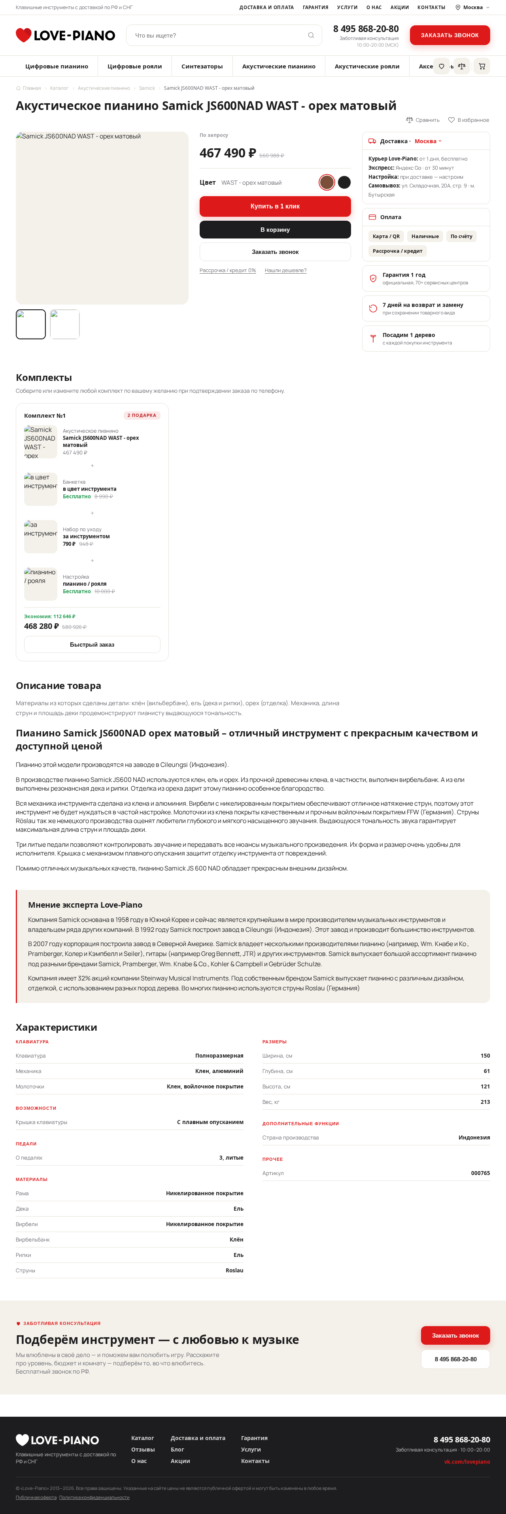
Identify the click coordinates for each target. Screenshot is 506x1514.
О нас (374, 7)
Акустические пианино (278, 66)
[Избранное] (441, 66)
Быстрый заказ (92, 644)
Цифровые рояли (135, 66)
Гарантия (316, 7)
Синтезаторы (202, 66)
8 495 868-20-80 (366, 28)
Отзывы (143, 1449)
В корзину (275, 229)
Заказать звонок (450, 35)
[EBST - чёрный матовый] (344, 182)
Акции (400, 7)
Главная (32, 88)
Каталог (59, 88)
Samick (147, 88)
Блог (177, 1449)
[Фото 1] (31, 324)
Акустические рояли (367, 66)
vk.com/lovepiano (467, 1461)
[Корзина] (482, 66)
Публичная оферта (36, 1497)
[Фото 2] (65, 324)
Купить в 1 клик (275, 206)
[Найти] (311, 35)
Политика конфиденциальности (94, 1497)
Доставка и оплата (267, 7)
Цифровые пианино (56, 66)
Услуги (347, 7)
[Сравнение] (461, 66)
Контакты (431, 7)
